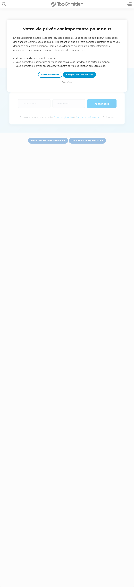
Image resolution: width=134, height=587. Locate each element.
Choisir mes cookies (50, 75)
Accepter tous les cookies (79, 74)
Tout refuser (67, 82)
